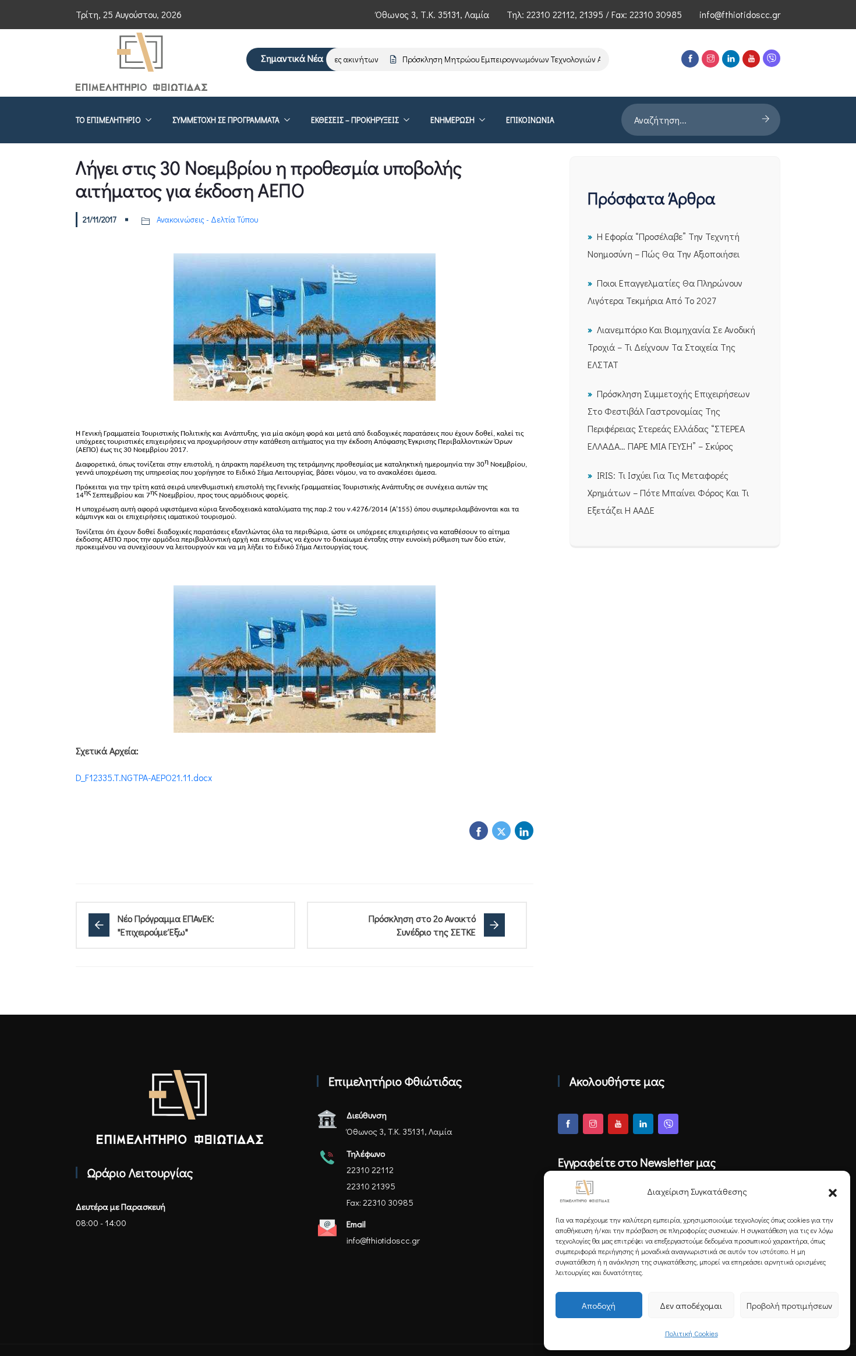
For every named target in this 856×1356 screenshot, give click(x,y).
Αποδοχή (599, 1305)
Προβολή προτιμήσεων (789, 1305)
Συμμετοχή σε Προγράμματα (226, 120)
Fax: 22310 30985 (379, 1202)
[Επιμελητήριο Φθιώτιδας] (141, 63)
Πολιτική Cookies (691, 1333)
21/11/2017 (99, 219)
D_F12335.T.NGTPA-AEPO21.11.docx (144, 777)
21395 (591, 14)
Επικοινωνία (530, 120)
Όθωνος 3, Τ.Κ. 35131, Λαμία (432, 14)
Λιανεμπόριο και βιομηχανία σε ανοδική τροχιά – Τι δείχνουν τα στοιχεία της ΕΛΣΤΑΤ (671, 346)
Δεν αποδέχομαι (691, 1305)
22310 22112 (550, 14)
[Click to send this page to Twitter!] (501, 830)
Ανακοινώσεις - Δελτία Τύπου (207, 219)
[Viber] (771, 58)
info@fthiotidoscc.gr (739, 14)
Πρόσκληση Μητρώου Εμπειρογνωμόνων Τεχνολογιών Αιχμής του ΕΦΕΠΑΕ (519, 59)
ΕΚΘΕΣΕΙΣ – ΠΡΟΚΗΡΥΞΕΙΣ (355, 120)
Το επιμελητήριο (108, 120)
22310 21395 (370, 1186)
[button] (833, 1191)
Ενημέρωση (452, 120)
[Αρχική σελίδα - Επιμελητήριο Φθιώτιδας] (180, 1107)
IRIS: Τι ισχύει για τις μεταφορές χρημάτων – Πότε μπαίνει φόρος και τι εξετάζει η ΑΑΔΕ (668, 492)
